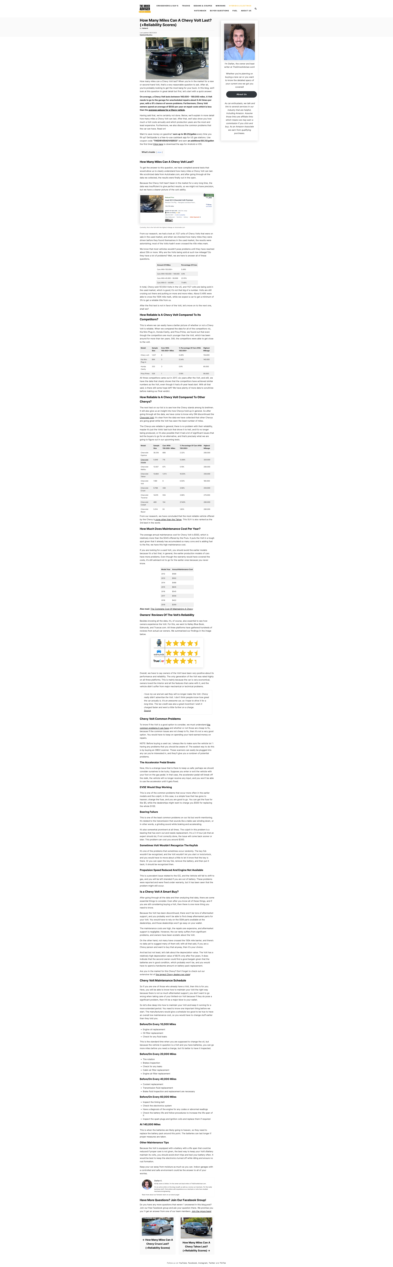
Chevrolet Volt (147, 417)
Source (147, 710)
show (159, 152)
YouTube (183, 1263)
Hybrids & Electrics (146, 35)
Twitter (212, 1263)
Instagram (203, 1263)
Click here (158, 144)
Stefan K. (145, 28)
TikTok (223, 1263)
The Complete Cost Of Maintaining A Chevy (171, 609)
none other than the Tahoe (168, 519)
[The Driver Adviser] (144, 8)
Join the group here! (201, 1211)
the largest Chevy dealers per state (173, 974)
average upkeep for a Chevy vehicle (167, 110)
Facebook (192, 1263)
